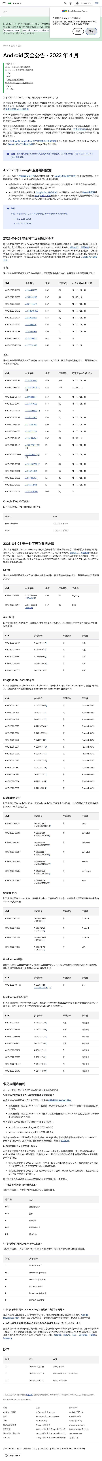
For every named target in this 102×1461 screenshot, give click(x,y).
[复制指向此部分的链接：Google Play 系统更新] (32, 501)
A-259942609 (31, 338)
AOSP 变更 (28, 33)
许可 (35, 1448)
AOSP (5, 46)
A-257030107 (31, 478)
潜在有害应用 (88, 192)
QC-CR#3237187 (41, 987)
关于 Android (8, 1448)
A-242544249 (31, 438)
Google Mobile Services (79, 1429)
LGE (74, 1335)
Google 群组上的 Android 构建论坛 (50, 1433)
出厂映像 (7, 1429)
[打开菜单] (4, 3)
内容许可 (29, 1395)
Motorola (83, 1335)
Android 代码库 (9, 1412)
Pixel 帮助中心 (75, 1416)
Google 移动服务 (43, 195)
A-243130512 (31, 454)
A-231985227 (31, 397)
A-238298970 (31, 417)
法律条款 (27, 1448)
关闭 (78, 31)
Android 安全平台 (27, 176)
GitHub (6, 1437)
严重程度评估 (79, 129)
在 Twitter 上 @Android (45, 1412)
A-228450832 (31, 424)
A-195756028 (31, 345)
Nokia (92, 1335)
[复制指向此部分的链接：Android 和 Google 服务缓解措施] (54, 170)
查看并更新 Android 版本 (17, 109)
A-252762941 (31, 485)
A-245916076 (31, 471)
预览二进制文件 (9, 1425)
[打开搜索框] (65, 3)
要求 (5, 1416)
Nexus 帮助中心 (75, 1420)
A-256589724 (31, 464)
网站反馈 (55, 1448)
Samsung (7, 1338)
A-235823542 (31, 297)
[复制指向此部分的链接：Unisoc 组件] (20, 893)
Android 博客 (41, 1420)
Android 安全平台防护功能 (20, 144)
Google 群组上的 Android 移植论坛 (50, 1437)
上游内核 (29, 598)
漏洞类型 (74, 247)
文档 (5, 11)
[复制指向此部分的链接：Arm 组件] (17, 617)
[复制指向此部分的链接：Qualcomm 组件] (25, 959)
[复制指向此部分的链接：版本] (12, 1349)
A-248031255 (31, 318)
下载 (5, 1420)
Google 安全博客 (43, 1425)
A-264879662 (31, 380)
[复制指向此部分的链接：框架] (11, 268)
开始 (91, 31)
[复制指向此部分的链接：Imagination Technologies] (37, 680)
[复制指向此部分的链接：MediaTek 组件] (23, 798)
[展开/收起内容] (14, 63)
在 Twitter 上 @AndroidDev (47, 1416)
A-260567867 (31, 331)
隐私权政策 (44, 1448)
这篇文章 (65, 1140)
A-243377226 (31, 431)
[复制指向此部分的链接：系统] (11, 355)
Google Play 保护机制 (65, 176)
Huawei (66, 1335)
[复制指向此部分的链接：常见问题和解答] (28, 1084)
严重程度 (85, 247)
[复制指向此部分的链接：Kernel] (13, 570)
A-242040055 (31, 311)
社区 (19, 1448)
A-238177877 (31, 445)
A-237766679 (31, 304)
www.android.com (77, 1425)
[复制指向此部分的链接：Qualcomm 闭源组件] (30, 997)
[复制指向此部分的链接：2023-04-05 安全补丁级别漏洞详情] (56, 544)
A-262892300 (31, 411)
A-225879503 (31, 404)
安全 (20, 46)
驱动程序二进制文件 (11, 1433)
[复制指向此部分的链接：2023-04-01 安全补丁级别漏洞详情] (56, 238)
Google (57, 1335)
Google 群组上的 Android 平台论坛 (50, 1429)
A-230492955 (31, 290)
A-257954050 (31, 492)
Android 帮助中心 (76, 1412)
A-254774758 (31, 387)
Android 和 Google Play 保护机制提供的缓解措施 (33, 141)
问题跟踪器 (73, 1437)
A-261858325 (30, 324)
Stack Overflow (75, 1433)
